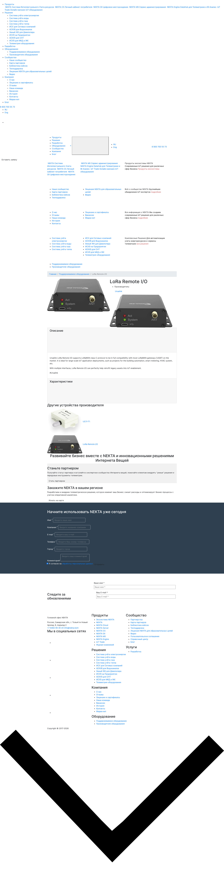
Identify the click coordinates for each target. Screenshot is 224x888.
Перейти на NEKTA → (23, 877)
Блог (7, 102)
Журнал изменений (105, 645)
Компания (9, 77)
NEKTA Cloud (102, 625)
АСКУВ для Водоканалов (20, 29)
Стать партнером (57, 481)
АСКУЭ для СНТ (16, 38)
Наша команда (16, 88)
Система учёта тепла (19, 24)
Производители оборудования (23, 54)
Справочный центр (139, 639)
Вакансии (13, 91)
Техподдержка (16, 68)
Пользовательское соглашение (145, 636)
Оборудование (11, 49)
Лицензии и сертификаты (21, 82)
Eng (6, 112)
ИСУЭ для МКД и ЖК (18, 40)
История (13, 94)
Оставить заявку (9, 159)
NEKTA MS (101, 636)
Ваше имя (99, 583)
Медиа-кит (14, 99)
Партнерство (137, 619)
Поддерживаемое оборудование (24, 52)
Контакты (13, 96)
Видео (12, 74)
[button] (70, 145)
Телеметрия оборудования (21, 43)
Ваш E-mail (102, 592)
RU (6, 109)
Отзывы (13, 85)
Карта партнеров (17, 63)
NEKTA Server (102, 628)
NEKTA (99, 622)
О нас (11, 80)
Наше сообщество (17, 60)
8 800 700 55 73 (7, 107)
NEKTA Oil (100, 633)
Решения (9, 12)
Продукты (9, 4)
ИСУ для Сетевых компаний (22, 26)
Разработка (10, 46)
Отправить (99, 564)
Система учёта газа (18, 21)
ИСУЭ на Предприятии (19, 35)
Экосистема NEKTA (105, 619)
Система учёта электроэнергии (24, 15)
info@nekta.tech (71, 628)
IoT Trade (100, 642)
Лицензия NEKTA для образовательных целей (30, 71)
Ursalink (118, 291)
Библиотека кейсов (18, 66)
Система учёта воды (19, 18)
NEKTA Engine (102, 639)
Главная (52, 274)
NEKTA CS (100, 631)
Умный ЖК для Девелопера (21, 32)
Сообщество (10, 57)
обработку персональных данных (77, 563)
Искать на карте (56, 500)
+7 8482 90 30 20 (55, 628)
